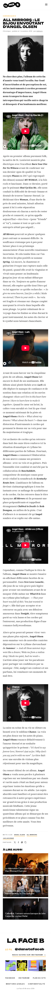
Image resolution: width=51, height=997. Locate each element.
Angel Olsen (19, 835)
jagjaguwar (8, 838)
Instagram (24, 978)
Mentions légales (15, 984)
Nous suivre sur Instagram (29, 955)
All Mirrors (32, 835)
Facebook (10, 978)
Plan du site (39, 978)
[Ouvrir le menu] (46, 4)
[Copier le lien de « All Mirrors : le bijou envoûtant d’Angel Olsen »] (25, 842)
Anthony (39, 31)
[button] (25, 53)
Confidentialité (36, 984)
